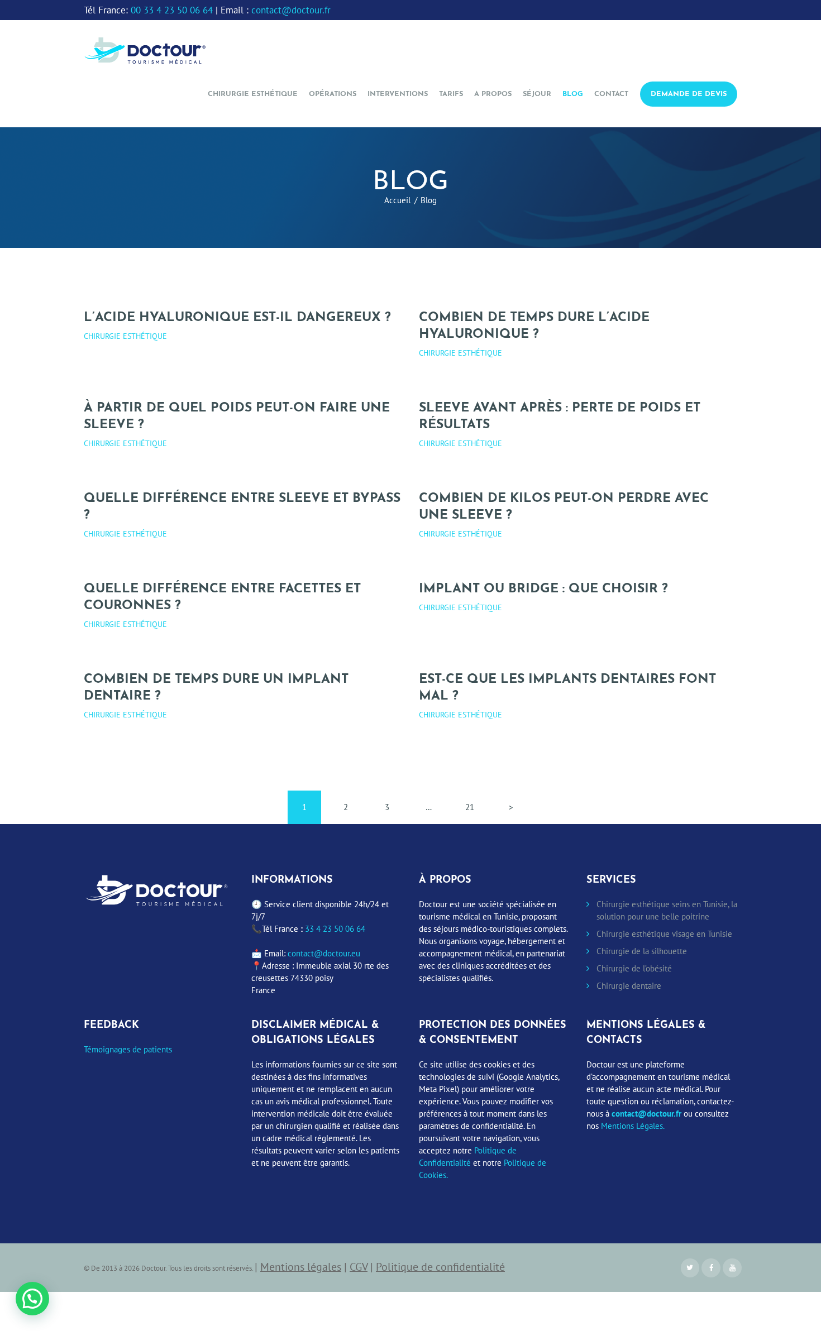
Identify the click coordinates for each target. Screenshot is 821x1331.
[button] (32, 1298)
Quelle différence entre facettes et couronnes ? (222, 597)
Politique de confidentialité (440, 1266)
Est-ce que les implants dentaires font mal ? (567, 688)
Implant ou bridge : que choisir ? (543, 589)
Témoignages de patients (128, 1049)
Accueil (397, 200)
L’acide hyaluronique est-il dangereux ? (237, 318)
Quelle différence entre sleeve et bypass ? (242, 507)
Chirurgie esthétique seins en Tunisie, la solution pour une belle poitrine (666, 910)
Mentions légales (300, 1266)
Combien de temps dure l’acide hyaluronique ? (534, 326)
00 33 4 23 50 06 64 (172, 10)
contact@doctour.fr (291, 10)
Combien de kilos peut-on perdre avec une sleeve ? (564, 507)
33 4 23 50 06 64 (335, 928)
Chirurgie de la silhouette (641, 951)
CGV (358, 1266)
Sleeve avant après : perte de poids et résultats (559, 417)
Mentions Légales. (633, 1126)
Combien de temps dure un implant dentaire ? (216, 688)
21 (474, 807)
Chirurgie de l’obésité (634, 968)
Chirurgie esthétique (125, 336)
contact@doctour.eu (324, 953)
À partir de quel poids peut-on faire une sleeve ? (237, 417)
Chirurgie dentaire (628, 985)
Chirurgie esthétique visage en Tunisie (664, 933)
